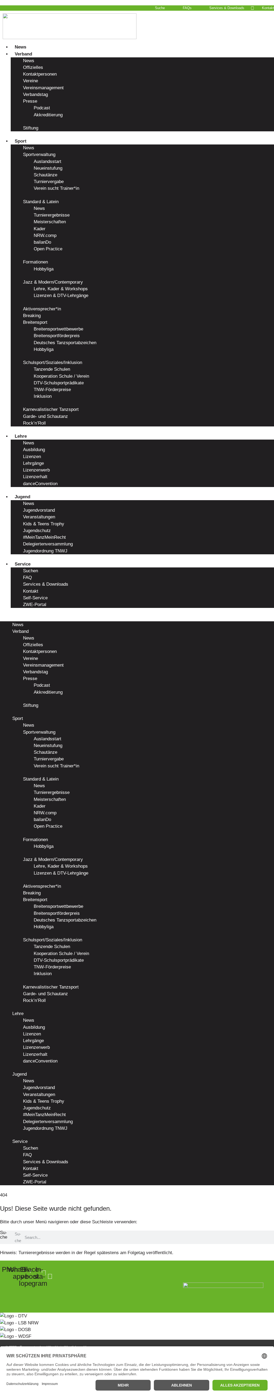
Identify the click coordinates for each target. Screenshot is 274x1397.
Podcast (42, 107)
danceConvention (40, 483)
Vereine (30, 80)
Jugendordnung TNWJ (45, 550)
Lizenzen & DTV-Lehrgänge (61, 295)
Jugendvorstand (39, 510)
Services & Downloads (45, 584)
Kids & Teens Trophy (43, 523)
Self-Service (35, 597)
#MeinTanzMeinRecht (44, 537)
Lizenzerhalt (35, 476)
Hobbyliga (44, 269)
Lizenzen (32, 456)
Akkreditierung (48, 114)
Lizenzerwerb (36, 470)
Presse (30, 101)
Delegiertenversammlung (48, 544)
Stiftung (30, 128)
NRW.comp (45, 235)
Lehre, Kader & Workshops (61, 288)
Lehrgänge (33, 463)
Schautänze (45, 174)
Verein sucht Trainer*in (56, 188)
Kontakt (30, 591)
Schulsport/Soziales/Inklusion (52, 362)
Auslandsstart (47, 161)
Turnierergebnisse (52, 215)
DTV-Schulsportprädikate (59, 382)
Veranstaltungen (39, 516)
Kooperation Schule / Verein (61, 376)
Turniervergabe (49, 181)
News (20, 47)
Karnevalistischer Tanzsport (51, 409)
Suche (3, 1235)
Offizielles (33, 67)
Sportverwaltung (39, 154)
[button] (137, 617)
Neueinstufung (48, 168)
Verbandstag (35, 94)
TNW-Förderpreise (52, 389)
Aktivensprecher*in (42, 308)
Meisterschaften (50, 221)
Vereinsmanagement (43, 87)
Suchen (30, 570)
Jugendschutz (37, 530)
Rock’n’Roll (34, 423)
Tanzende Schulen (52, 369)
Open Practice (48, 248)
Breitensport (35, 322)
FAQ (27, 577)
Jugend (22, 496)
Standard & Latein (41, 201)
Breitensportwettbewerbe (58, 329)
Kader (39, 228)
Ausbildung (34, 449)
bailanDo (42, 242)
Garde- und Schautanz (45, 416)
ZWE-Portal (34, 604)
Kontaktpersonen (40, 74)
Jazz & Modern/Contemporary (53, 282)
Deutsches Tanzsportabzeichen (65, 342)
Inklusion (43, 396)
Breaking (32, 315)
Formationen (35, 262)
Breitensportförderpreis (57, 335)
